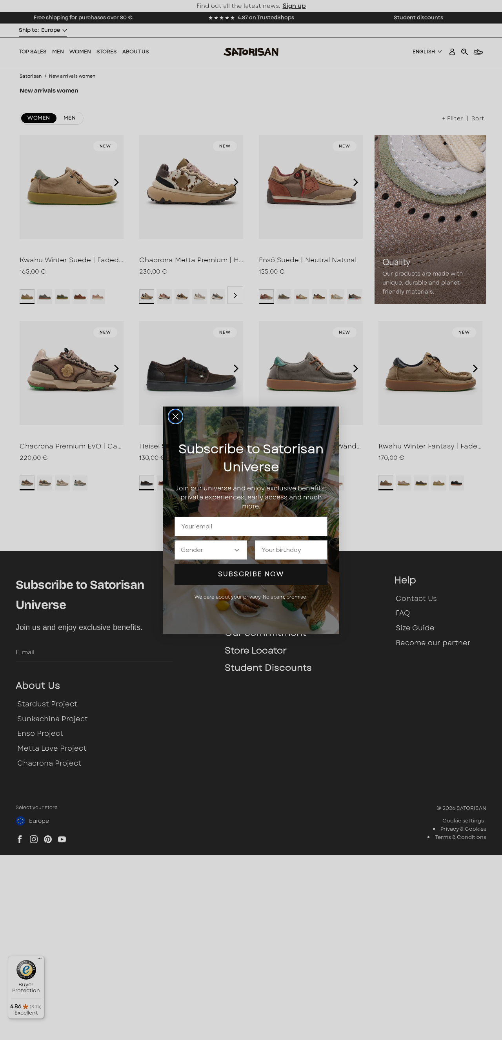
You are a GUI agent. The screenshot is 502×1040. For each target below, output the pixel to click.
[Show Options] (237, 550)
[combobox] (207, 550)
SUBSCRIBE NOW (251, 574)
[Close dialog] (175, 416)
